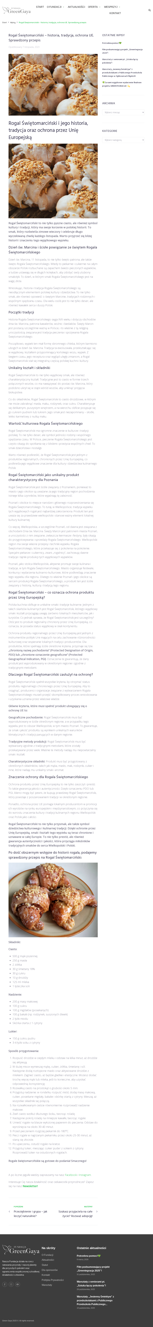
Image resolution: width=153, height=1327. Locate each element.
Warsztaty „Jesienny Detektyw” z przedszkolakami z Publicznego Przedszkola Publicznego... (95, 1300)
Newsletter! (30, 1186)
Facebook (71, 1175)
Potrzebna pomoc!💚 (111, 43)
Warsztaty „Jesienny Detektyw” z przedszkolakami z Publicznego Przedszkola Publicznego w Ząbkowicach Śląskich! (122, 73)
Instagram (85, 1175)
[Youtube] (17, 1284)
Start (4, 22)
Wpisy (13, 22)
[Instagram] (11, 1284)
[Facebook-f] (4, 1284)
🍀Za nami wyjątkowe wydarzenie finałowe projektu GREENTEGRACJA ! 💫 (121, 84)
